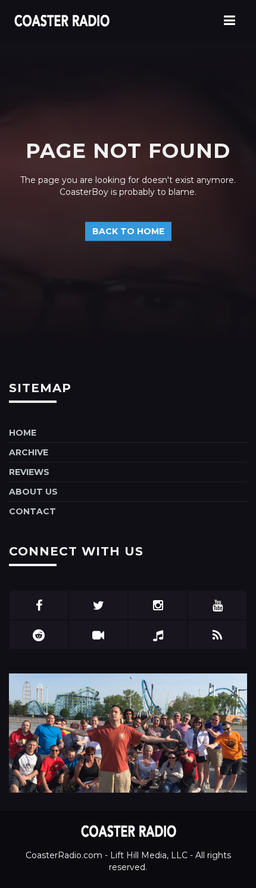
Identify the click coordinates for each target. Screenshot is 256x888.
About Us (33, 491)
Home (22, 432)
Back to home (128, 231)
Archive (28, 452)
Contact (32, 511)
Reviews (29, 472)
